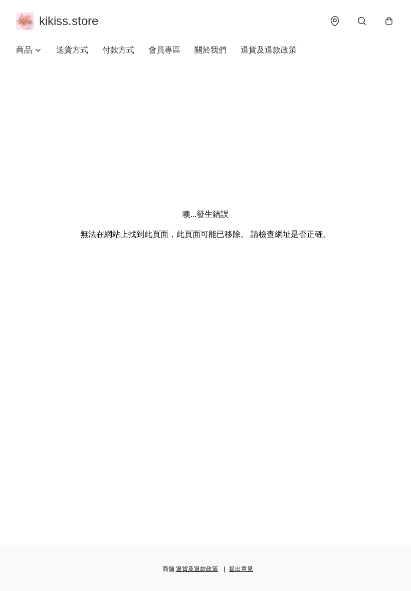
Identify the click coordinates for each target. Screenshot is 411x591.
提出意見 (241, 568)
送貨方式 (72, 50)
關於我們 (210, 50)
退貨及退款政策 (269, 50)
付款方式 (118, 50)
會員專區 (164, 50)
